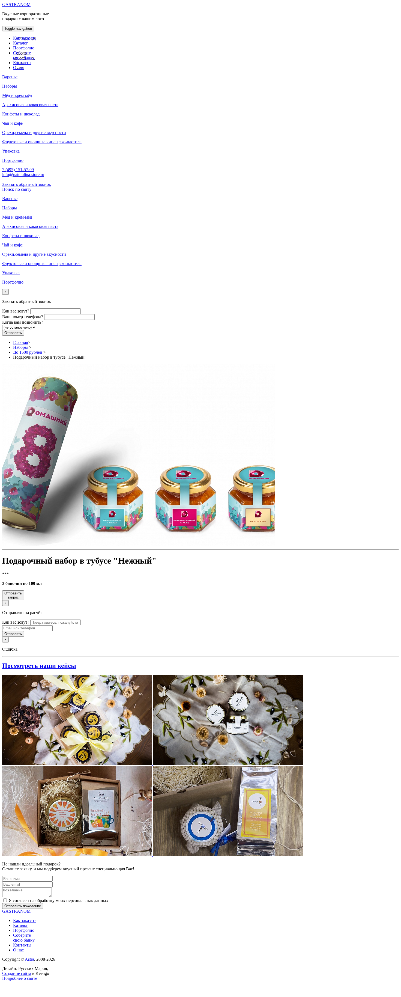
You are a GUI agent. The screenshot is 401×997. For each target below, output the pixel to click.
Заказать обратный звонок (26, 184)
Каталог (20, 43)
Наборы (21, 347)
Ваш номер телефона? (22, 316)
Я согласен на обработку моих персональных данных (58, 900)
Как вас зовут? (15, 311)
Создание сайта (16, 973)
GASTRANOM (16, 4)
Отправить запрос (13, 595)
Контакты (22, 62)
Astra (29, 959)
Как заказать (24, 38)
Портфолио (23, 48)
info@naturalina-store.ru (23, 174)
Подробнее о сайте (19, 978)
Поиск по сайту (16, 189)
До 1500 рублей (28, 352)
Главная (20, 342)
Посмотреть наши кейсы (39, 665)
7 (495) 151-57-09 (18, 169)
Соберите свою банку (24, 55)
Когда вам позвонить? (22, 322)
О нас (18, 67)
